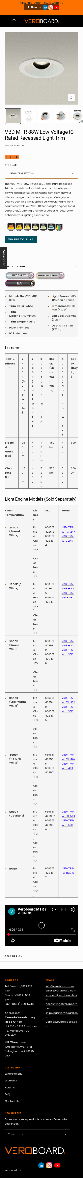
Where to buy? (20, 239)
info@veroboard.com (60, 986)
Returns (10, 1087)
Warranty (11, 1080)
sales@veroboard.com (61, 990)
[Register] (64, 1134)
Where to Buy (13, 1074)
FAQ (7, 1094)
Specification (15, 266)
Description (13, 956)
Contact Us (12, 1101)
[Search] (14, 21)
